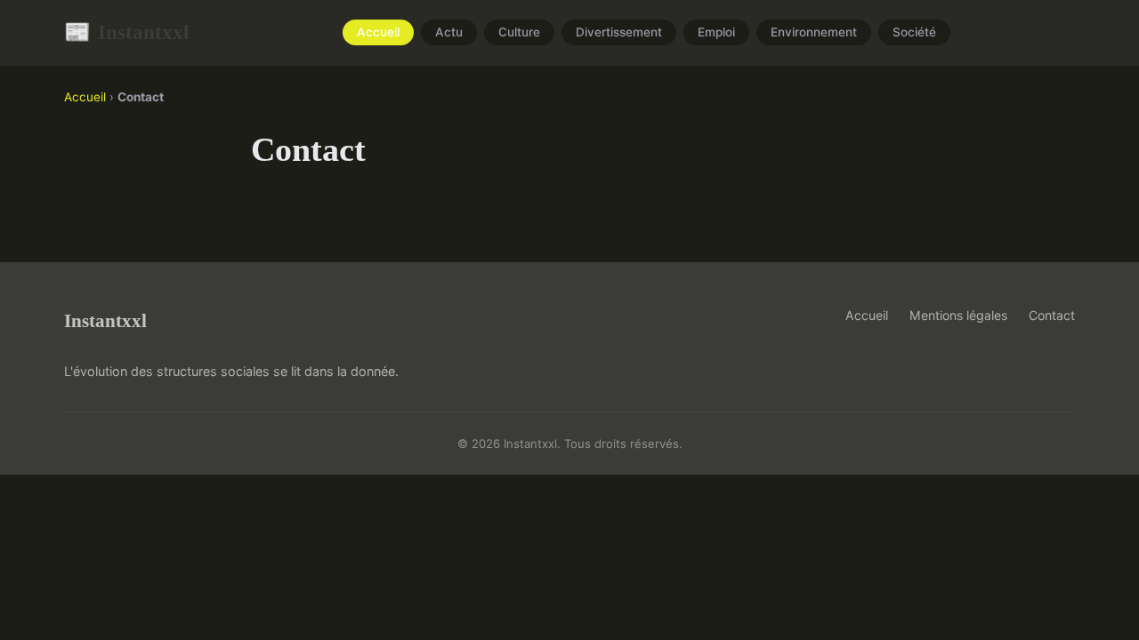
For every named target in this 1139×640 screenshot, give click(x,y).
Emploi (716, 33)
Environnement (814, 33)
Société (914, 33)
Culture (519, 33)
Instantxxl (126, 32)
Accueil (378, 33)
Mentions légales (958, 315)
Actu (449, 33)
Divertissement (619, 33)
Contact (1052, 315)
